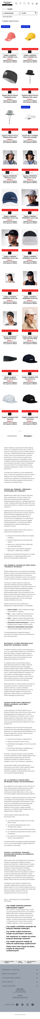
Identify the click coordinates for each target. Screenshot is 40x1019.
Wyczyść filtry (7, 16)
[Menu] (37, 3)
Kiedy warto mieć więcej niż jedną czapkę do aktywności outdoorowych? (20, 949)
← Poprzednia (11, 436)
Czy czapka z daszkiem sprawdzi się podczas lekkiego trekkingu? (21, 927)
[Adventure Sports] (7, 3)
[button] (11, 13)
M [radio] (29, 92)
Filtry (24, 13)
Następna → (29, 436)
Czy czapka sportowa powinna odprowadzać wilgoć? (18, 907)
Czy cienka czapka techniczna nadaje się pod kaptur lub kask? (19, 932)
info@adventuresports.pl (20, 997)
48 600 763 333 (20, 990)
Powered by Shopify (20, 1014)
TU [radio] (10, 52)
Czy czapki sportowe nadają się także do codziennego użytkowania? (21, 942)
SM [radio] (7, 172)
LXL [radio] (11, 172)
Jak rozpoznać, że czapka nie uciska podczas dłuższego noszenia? (21, 937)
